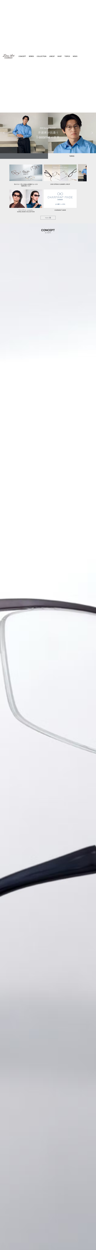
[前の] (4, 133)
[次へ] (92, 133)
